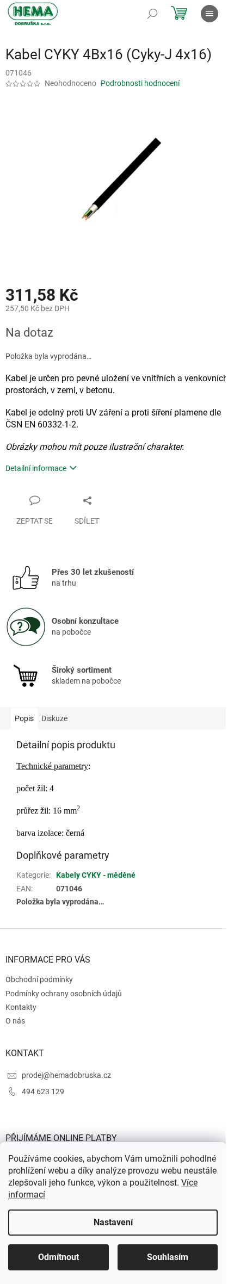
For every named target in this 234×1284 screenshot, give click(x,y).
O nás (15, 1020)
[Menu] (209, 13)
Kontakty (20, 1007)
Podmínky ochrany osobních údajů (63, 993)
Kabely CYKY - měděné (96, 875)
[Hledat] (152, 13)
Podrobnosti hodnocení (140, 83)
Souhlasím (167, 1257)
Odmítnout (58, 1257)
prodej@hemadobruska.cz (66, 1075)
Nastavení (113, 1222)
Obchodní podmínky (39, 979)
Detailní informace (35, 468)
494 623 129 (43, 1091)
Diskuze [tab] (54, 718)
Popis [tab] (24, 718)
